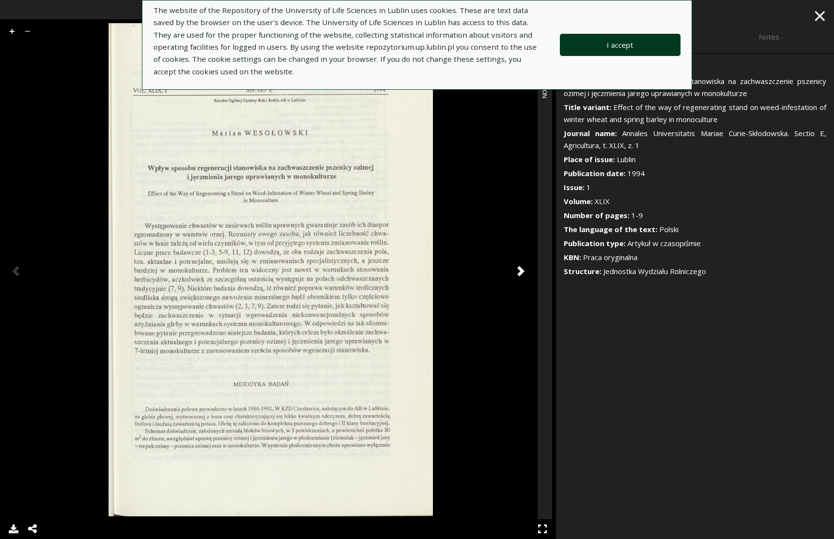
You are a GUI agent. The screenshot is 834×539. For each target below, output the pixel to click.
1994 (636, 173)
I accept (620, 45)
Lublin (626, 159)
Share (32, 529)
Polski (669, 229)
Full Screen (542, 529)
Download (13, 529)
